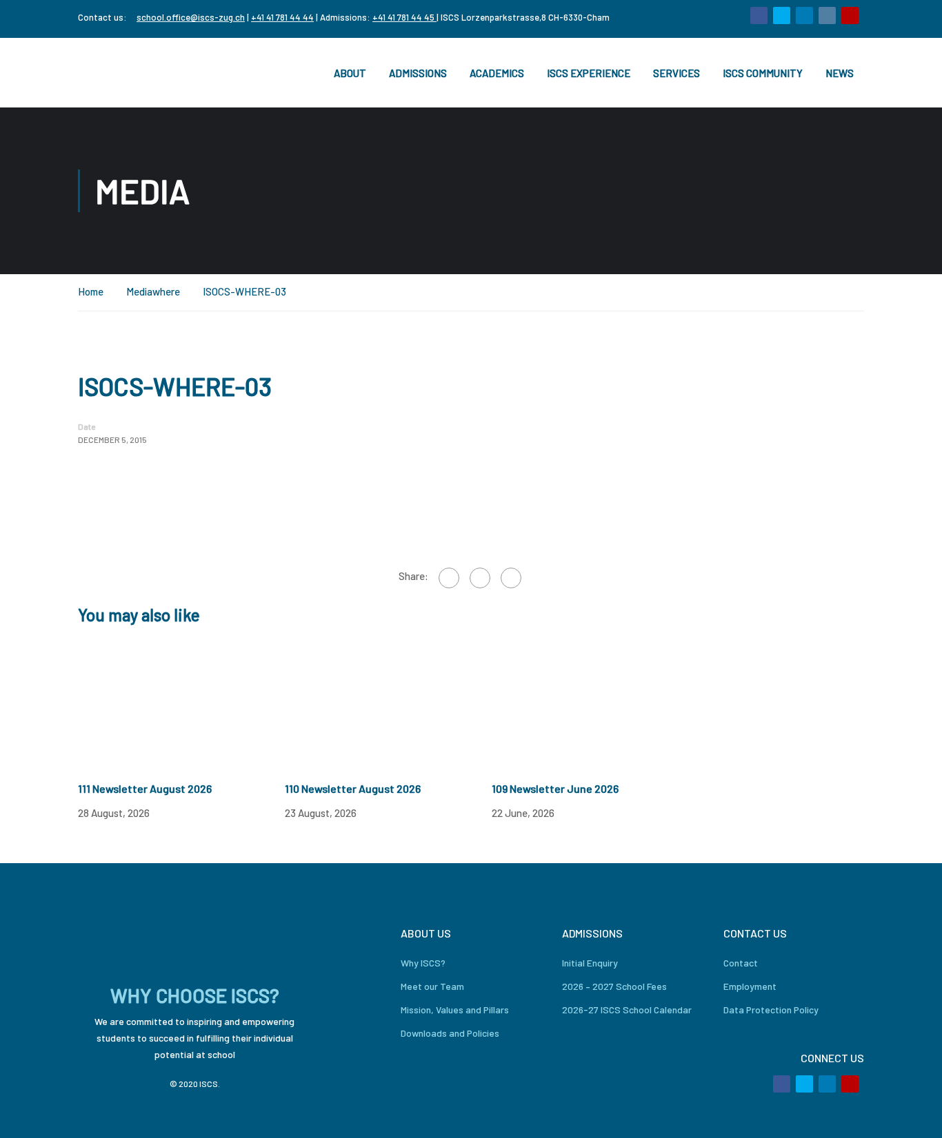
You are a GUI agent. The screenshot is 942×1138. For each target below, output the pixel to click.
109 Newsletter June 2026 (555, 788)
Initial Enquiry (590, 963)
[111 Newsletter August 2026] (181, 702)
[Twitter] (480, 578)
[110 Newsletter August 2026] (388, 702)
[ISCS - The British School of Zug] (133, 73)
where (166, 291)
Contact (740, 963)
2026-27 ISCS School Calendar (627, 1009)
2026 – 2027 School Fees (614, 986)
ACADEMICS (497, 73)
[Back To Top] (914, 1114)
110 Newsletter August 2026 (353, 788)
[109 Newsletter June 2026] (595, 702)
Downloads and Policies (450, 1033)
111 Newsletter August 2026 (145, 788)
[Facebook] (449, 578)
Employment (749, 986)
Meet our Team (432, 986)
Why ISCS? (423, 963)
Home (90, 291)
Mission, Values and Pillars (455, 1009)
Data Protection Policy (771, 1009)
